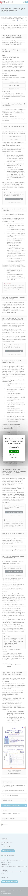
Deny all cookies (14, 454)
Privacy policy (14, 457)
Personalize (14, 447)
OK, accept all (14, 451)
